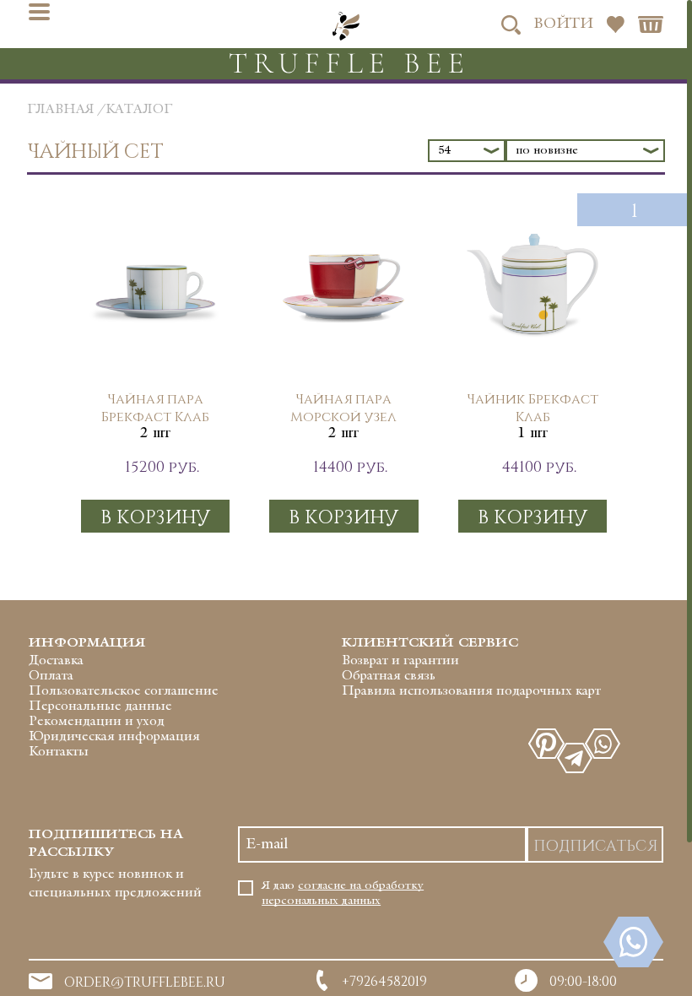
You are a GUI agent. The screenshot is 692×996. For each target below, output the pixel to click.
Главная (61, 110)
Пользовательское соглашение (124, 691)
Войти (563, 24)
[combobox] (467, 150)
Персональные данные (100, 707)
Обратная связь (388, 676)
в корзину (155, 516)
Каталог (138, 110)
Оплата (51, 676)
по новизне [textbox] (547, 150)
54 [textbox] (444, 150)
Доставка (56, 661)
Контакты (59, 752)
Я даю (343, 893)
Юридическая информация (114, 737)
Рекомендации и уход (97, 722)
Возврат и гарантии (400, 661)
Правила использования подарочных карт (471, 691)
